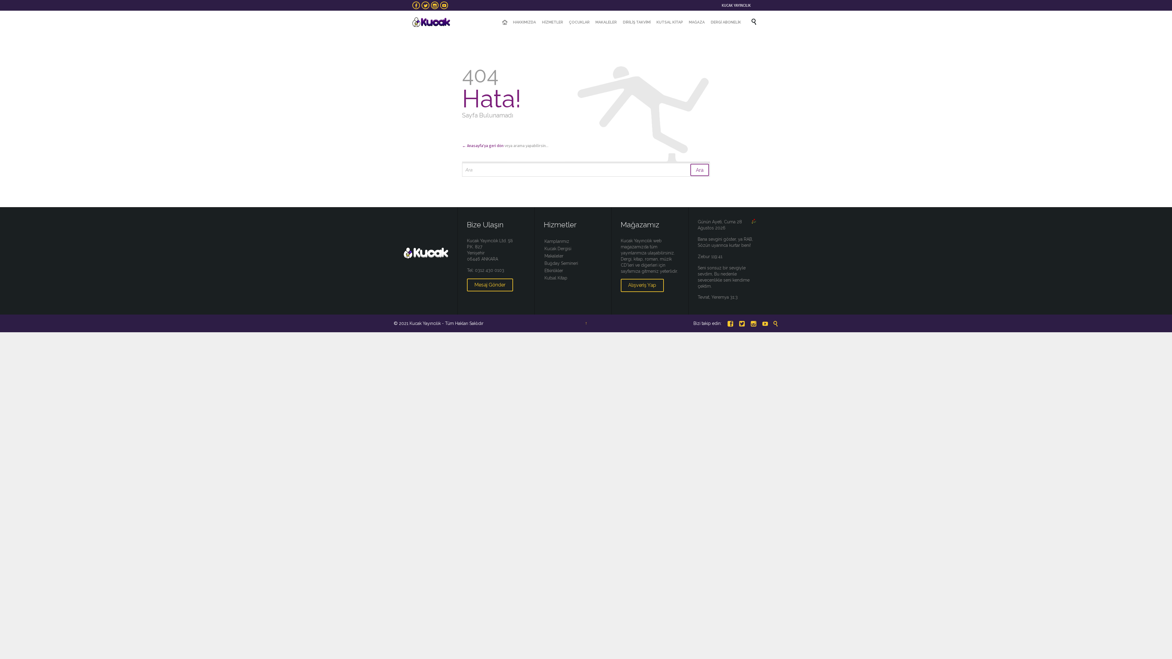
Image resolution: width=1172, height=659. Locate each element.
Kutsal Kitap (555, 277)
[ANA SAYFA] (504, 22)
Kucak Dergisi (557, 248)
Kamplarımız (556, 241)
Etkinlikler (553, 270)
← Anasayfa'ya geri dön (483, 145)
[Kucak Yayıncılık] (431, 22)
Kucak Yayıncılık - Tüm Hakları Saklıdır (446, 323)
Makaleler (553, 256)
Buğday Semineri (561, 263)
